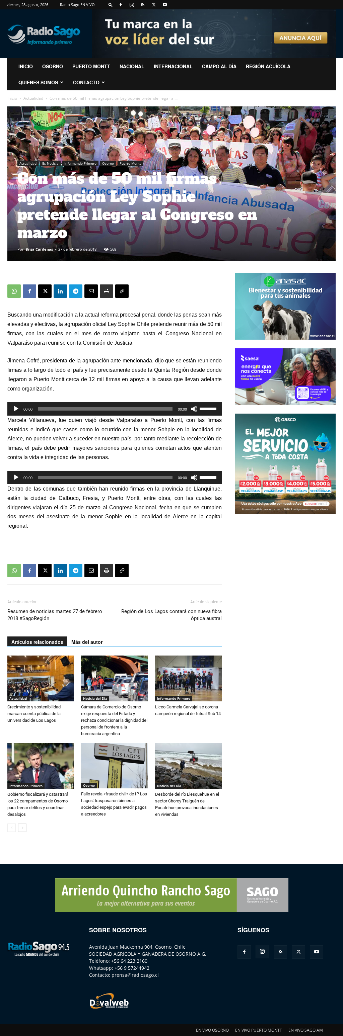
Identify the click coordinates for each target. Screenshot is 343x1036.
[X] (154, 4)
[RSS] (143, 4)
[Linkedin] (60, 291)
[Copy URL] (122, 291)
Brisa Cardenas (39, 249)
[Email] (91, 291)
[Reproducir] (16, 409)
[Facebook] (121, 4)
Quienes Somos (38, 82)
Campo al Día (219, 66)
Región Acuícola (268, 66)
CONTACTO (86, 82)
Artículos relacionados (37, 641)
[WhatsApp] (14, 291)
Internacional (173, 66)
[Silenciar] (194, 409)
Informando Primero (80, 163)
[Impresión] (106, 291)
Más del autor (86, 641)
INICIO (25, 66)
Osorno (52, 66)
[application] (114, 409)
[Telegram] (75, 291)
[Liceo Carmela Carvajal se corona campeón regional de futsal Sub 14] (188, 678)
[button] (111, 4)
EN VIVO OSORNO (212, 1030)
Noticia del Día (95, 698)
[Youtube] (165, 4)
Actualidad (33, 98)
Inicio (12, 98)
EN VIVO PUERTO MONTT (258, 1030)
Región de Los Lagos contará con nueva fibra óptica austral (171, 614)
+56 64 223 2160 (129, 961)
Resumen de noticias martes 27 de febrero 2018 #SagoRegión (54, 614)
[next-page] (22, 828)
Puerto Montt (91, 66)
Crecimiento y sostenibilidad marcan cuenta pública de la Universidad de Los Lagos (34, 713)
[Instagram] (132, 4)
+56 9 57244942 (132, 968)
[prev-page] (11, 828)
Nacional (132, 66)
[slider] (209, 408)
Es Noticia (50, 163)
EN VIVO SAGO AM (305, 1030)
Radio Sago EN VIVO (77, 4)
